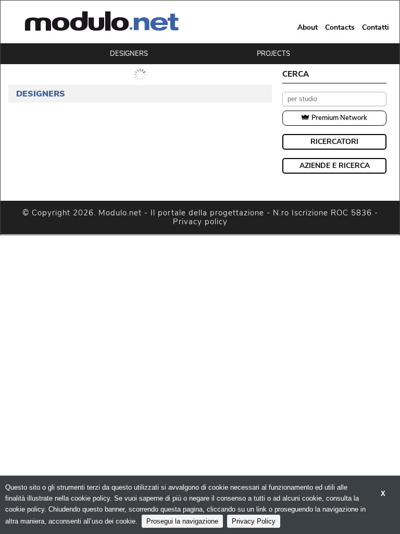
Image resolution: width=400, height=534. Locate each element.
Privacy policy (200, 221)
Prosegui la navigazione (182, 521)
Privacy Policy (254, 521)
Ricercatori (334, 142)
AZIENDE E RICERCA (334, 166)
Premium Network (339, 118)
